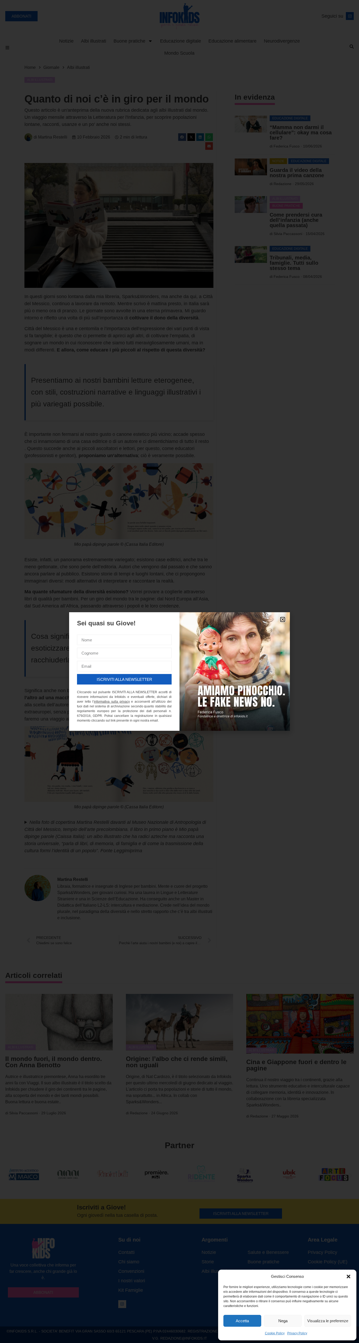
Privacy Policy (297, 1333)
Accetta (242, 1321)
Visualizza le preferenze (327, 1321)
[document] (179, 671)
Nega (283, 1321)
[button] (348, 1276)
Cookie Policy (275, 1333)
